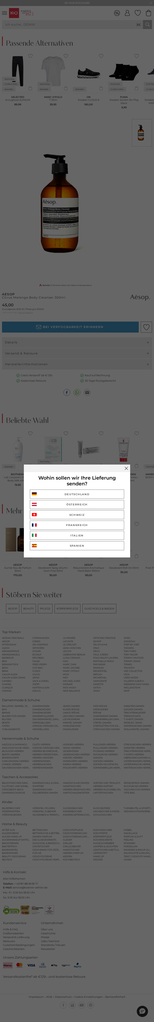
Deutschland (77, 494)
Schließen (126, 468)
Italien (77, 535)
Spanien (77, 545)
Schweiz (77, 514)
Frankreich (77, 525)
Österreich (77, 504)
